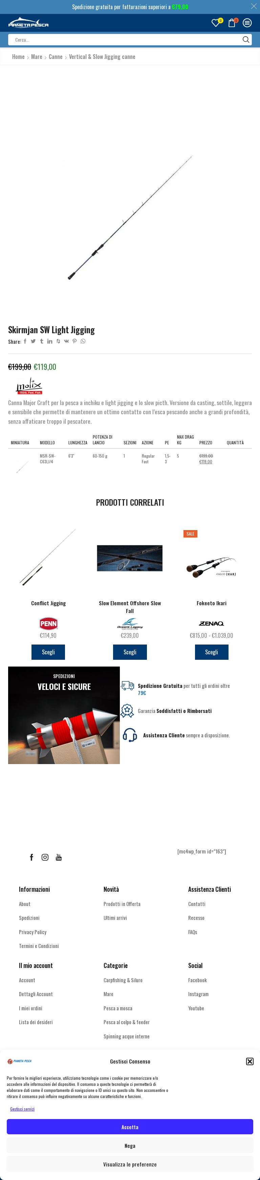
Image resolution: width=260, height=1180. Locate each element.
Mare (36, 56)
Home (18, 56)
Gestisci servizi (22, 1109)
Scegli (48, 652)
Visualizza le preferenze (130, 1164)
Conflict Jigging (48, 603)
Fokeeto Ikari (211, 603)
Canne (56, 56)
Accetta (130, 1127)
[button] (249, 1061)
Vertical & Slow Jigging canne (102, 56)
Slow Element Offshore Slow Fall (130, 607)
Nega (130, 1145)
